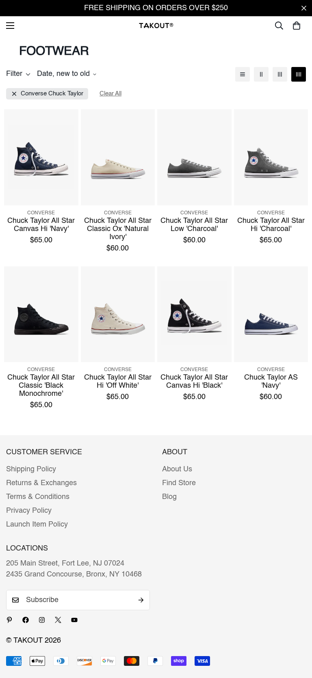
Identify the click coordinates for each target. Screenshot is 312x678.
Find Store (179, 483)
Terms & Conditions (37, 497)
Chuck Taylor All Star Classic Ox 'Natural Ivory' (118, 229)
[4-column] (298, 74)
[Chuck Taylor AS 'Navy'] (271, 314)
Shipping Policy (31, 469)
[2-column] (261, 74)
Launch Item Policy (37, 524)
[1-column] (242, 74)
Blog (169, 497)
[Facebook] (25, 620)
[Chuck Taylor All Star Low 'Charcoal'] (194, 157)
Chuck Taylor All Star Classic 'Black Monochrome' (41, 385)
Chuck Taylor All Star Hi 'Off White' (118, 381)
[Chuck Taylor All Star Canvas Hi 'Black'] (194, 314)
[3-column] (280, 74)
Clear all (110, 94)
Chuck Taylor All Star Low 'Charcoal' (194, 225)
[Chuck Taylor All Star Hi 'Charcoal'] (271, 157)
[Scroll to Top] (296, 633)
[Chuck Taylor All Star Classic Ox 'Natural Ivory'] (118, 157)
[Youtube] (74, 620)
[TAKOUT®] (156, 25)
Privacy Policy (29, 510)
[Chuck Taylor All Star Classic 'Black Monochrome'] (41, 314)
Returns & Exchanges (41, 483)
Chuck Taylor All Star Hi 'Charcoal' (271, 225)
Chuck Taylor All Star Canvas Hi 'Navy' (41, 225)
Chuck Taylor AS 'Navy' (271, 381)
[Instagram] (42, 620)
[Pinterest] (9, 620)
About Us (177, 469)
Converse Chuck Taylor (52, 94)
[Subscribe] (141, 600)
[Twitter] (58, 620)
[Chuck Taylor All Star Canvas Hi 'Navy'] (41, 157)
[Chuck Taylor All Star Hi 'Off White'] (118, 314)
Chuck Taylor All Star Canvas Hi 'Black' (194, 381)
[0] (296, 25)
